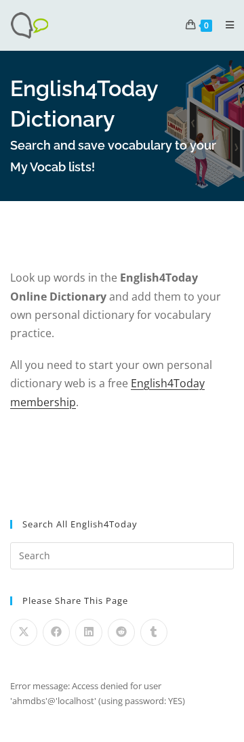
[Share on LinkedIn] (88, 632)
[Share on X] (23, 632)
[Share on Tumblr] (153, 632)
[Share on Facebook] (56, 632)
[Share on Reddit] (121, 632)
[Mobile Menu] (225, 24)
